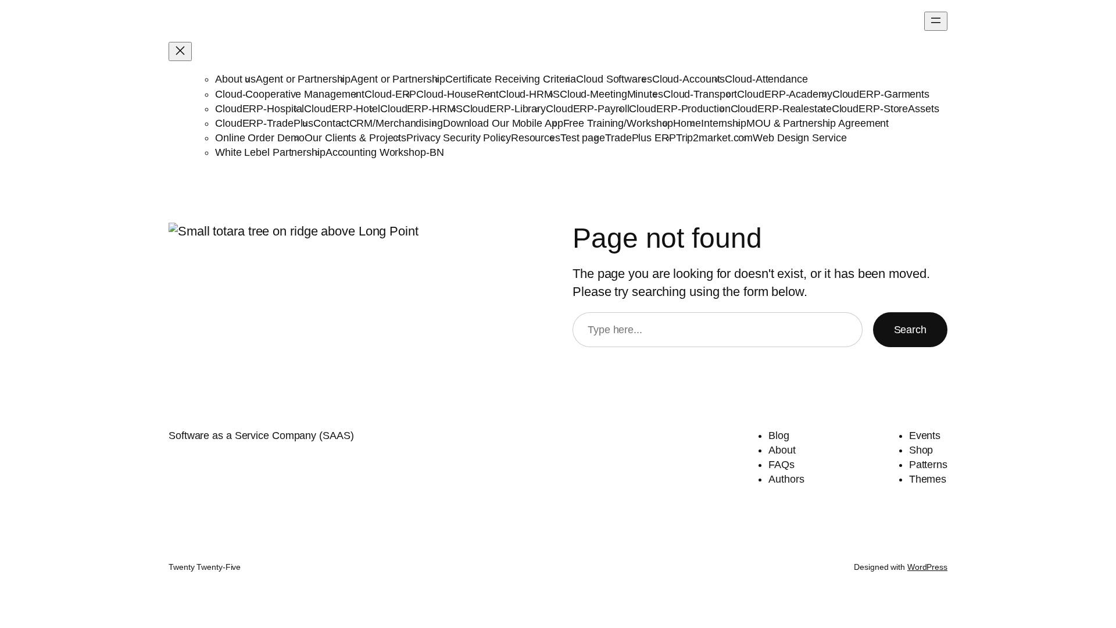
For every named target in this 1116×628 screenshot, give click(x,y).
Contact (331, 123)
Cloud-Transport (700, 94)
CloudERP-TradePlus (264, 123)
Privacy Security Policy (458, 138)
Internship (723, 123)
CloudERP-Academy (784, 94)
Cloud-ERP (390, 94)
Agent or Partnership (303, 79)
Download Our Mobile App (503, 123)
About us (235, 79)
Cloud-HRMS (529, 94)
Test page (582, 138)
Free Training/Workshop (618, 123)
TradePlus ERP (640, 138)
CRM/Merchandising (396, 123)
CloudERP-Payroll (587, 109)
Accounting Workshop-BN (385, 152)
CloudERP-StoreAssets (885, 109)
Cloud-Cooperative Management (289, 94)
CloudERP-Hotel (342, 109)
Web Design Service (799, 138)
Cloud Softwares (614, 79)
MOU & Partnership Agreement (817, 123)
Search (910, 330)
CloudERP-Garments (880, 94)
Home (687, 123)
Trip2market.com (714, 138)
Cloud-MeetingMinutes (611, 94)
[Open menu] (935, 21)
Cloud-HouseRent (457, 94)
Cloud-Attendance (766, 79)
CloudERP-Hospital (259, 109)
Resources (535, 138)
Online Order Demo (260, 138)
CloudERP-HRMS (421, 109)
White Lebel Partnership (270, 152)
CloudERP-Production (679, 109)
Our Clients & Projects (355, 138)
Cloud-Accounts (688, 79)
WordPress (927, 567)
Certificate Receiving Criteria (510, 79)
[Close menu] (180, 51)
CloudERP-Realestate (781, 109)
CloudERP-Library (504, 109)
